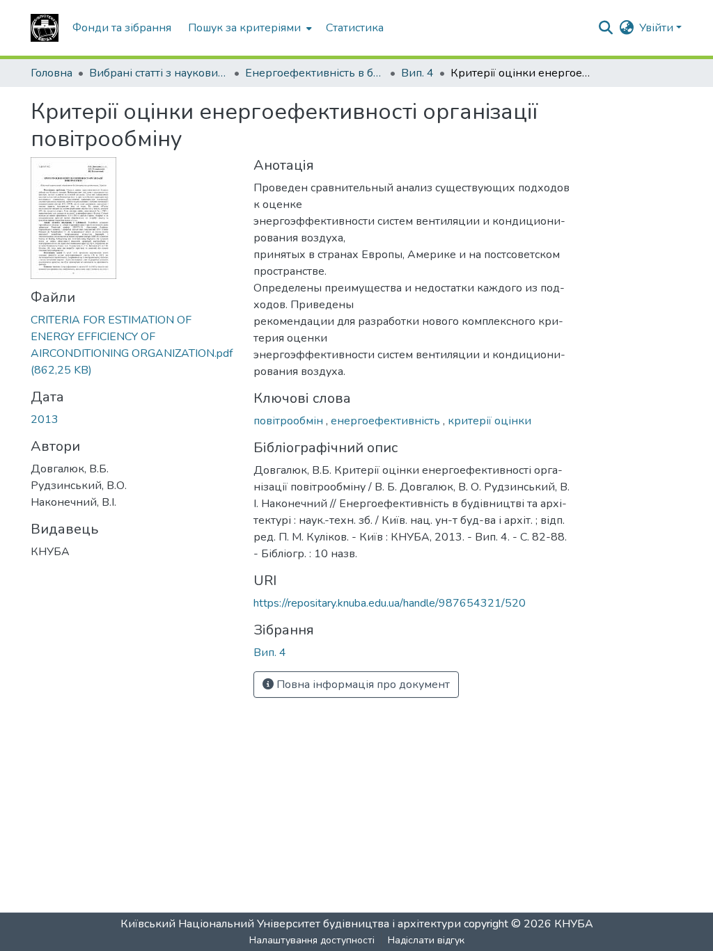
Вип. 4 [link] (417, 73)
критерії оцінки (489, 421)
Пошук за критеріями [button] (244, 27)
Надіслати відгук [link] (426, 940)
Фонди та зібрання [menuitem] (121, 27)
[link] (134, 345)
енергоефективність (387, 421)
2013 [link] (44, 419)
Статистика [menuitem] (355, 27)
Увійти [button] (657, 27)
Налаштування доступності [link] (312, 940)
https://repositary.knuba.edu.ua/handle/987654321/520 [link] (389, 603)
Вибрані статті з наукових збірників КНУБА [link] (158, 73)
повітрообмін (289, 421)
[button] (44, 28)
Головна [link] (51, 73)
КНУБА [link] (573, 924)
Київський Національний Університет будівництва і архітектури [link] (290, 924)
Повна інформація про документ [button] (362, 684)
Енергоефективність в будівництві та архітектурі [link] (314, 73)
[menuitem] (248, 28)
